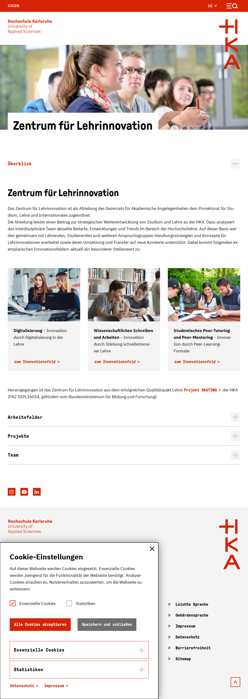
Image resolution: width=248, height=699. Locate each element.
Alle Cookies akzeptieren (40, 624)
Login (13, 5)
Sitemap (183, 659)
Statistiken (85, 603)
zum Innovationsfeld (34, 361)
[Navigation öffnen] (232, 7)
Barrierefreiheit (193, 648)
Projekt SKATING (200, 390)
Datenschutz (188, 637)
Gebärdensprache (192, 615)
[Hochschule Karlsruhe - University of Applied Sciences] (30, 27)
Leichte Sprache (192, 604)
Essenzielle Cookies (37, 603)
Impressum (185, 626)
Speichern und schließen (107, 624)
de (211, 5)
